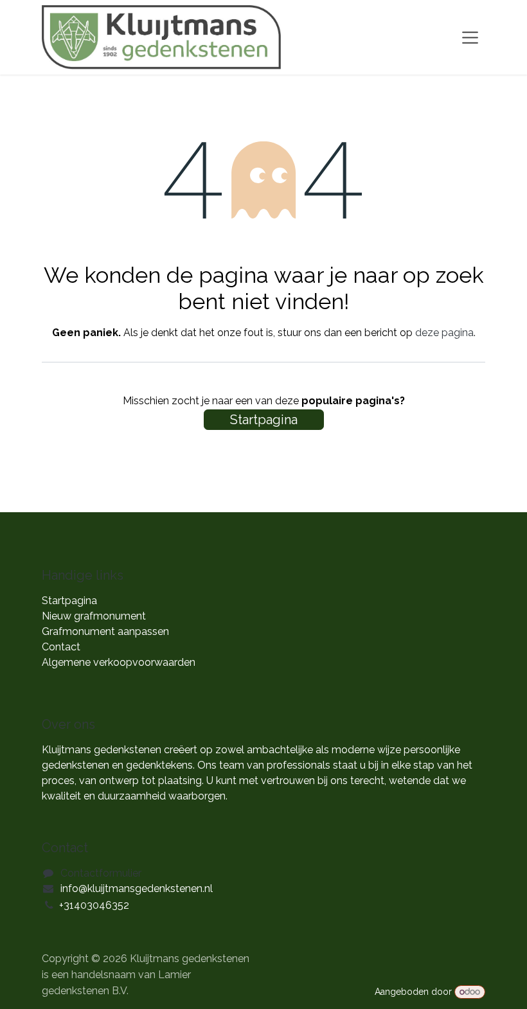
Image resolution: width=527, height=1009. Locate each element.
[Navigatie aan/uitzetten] (470, 37)
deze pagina (444, 332)
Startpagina (264, 419)
